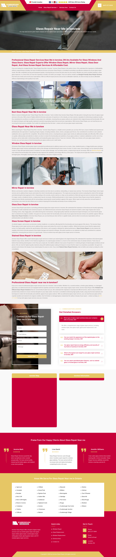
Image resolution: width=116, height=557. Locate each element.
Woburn (84, 506)
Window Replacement (59, 535)
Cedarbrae (19, 506)
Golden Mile (41, 496)
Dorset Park (41, 490)
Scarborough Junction (66, 509)
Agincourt (19, 487)
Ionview (19, 51)
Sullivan (84, 490)
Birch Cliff (19, 496)
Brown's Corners (21, 503)
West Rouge (85, 499)
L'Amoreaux (41, 509)
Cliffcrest (18, 512)
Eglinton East (42, 493)
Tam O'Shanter (86, 493)
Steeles (84, 487)
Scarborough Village (66, 512)
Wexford (84, 503)
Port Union (63, 499)
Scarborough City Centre (67, 506)
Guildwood (41, 499)
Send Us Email (92, 537)
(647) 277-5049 (108, 5)
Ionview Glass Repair (58, 554)
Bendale (18, 493)
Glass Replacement (58, 532)
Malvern (40, 512)
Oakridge (62, 496)
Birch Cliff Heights (21, 499)
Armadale (19, 490)
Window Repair (57, 529)
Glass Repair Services (50, 7)
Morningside (63, 493)
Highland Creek (42, 503)
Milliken (62, 490)
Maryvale (62, 487)
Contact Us (72, 7)
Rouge (62, 503)
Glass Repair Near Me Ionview (30, 51)
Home (40, 7)
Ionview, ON (91, 543)
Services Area (63, 7)
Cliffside (40, 487)
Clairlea (18, 509)
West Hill (84, 496)
